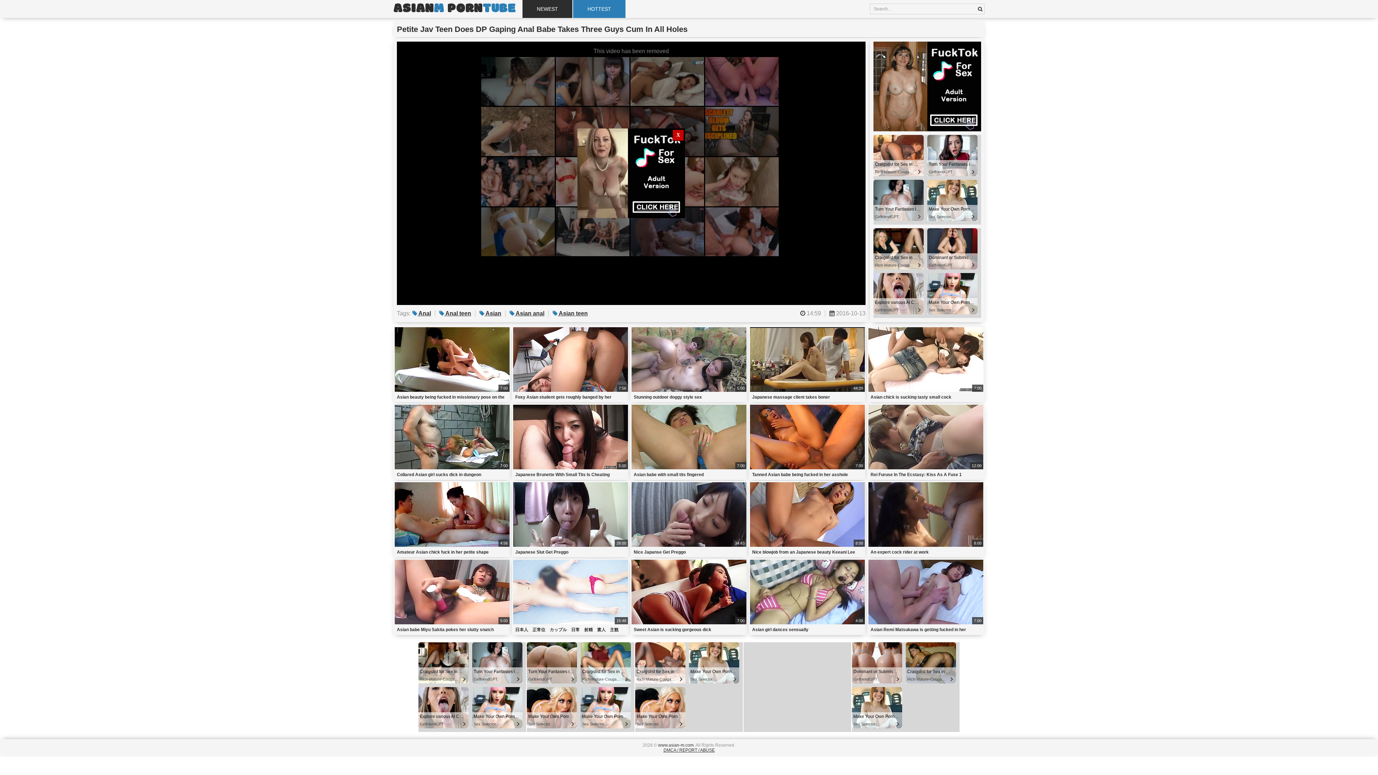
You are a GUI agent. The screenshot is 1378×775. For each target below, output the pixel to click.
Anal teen (457, 313)
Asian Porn (454, 9)
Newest (547, 9)
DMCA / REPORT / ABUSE (689, 750)
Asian (492, 313)
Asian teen (573, 313)
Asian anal (529, 313)
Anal (424, 313)
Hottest (599, 9)
